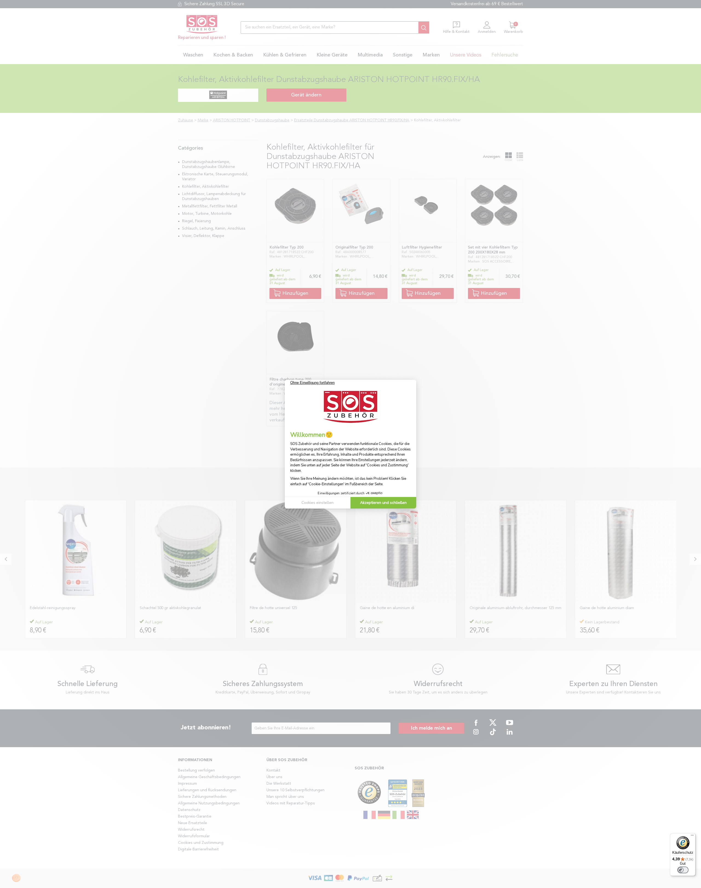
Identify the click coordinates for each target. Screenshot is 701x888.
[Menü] (692, 836)
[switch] (682, 870)
